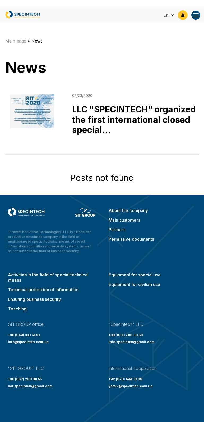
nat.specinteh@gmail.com (30, 386)
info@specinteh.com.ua (28, 342)
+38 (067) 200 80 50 (126, 335)
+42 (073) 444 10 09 (125, 379)
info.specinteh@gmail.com (132, 342)
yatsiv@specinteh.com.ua (130, 386)
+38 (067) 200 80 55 (25, 379)
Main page (15, 41)
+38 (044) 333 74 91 (24, 335)
